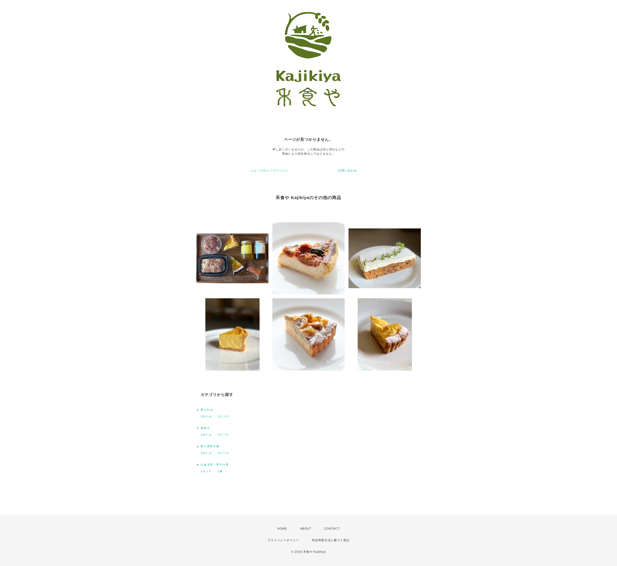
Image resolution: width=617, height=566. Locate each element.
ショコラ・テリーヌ (215, 464)
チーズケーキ (210, 446)
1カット (206, 471)
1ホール (206, 416)
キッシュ (207, 409)
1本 (220, 471)
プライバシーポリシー (283, 540)
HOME (282, 528)
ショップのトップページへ (269, 170)
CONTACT (332, 528)
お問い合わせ (347, 170)
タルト (205, 428)
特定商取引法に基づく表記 (330, 540)
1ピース (223, 416)
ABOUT (305, 528)
